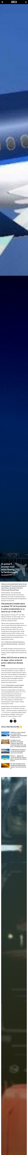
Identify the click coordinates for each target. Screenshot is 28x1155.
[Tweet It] (15, 721)
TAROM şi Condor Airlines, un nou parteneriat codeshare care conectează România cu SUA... (18, 735)
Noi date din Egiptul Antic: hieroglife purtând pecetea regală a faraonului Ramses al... (18, 766)
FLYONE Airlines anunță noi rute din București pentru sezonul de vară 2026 (18, 751)
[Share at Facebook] (11, 721)
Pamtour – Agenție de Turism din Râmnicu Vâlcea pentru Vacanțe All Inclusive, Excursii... (18, 758)
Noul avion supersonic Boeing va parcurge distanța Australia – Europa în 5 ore (13, 644)
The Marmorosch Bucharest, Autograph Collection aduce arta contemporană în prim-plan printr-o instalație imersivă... (18, 743)
